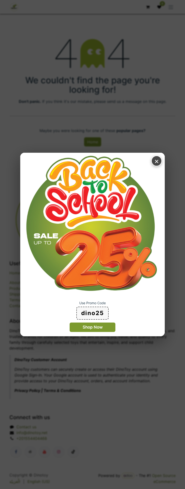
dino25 (92, 313)
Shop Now (93, 327)
